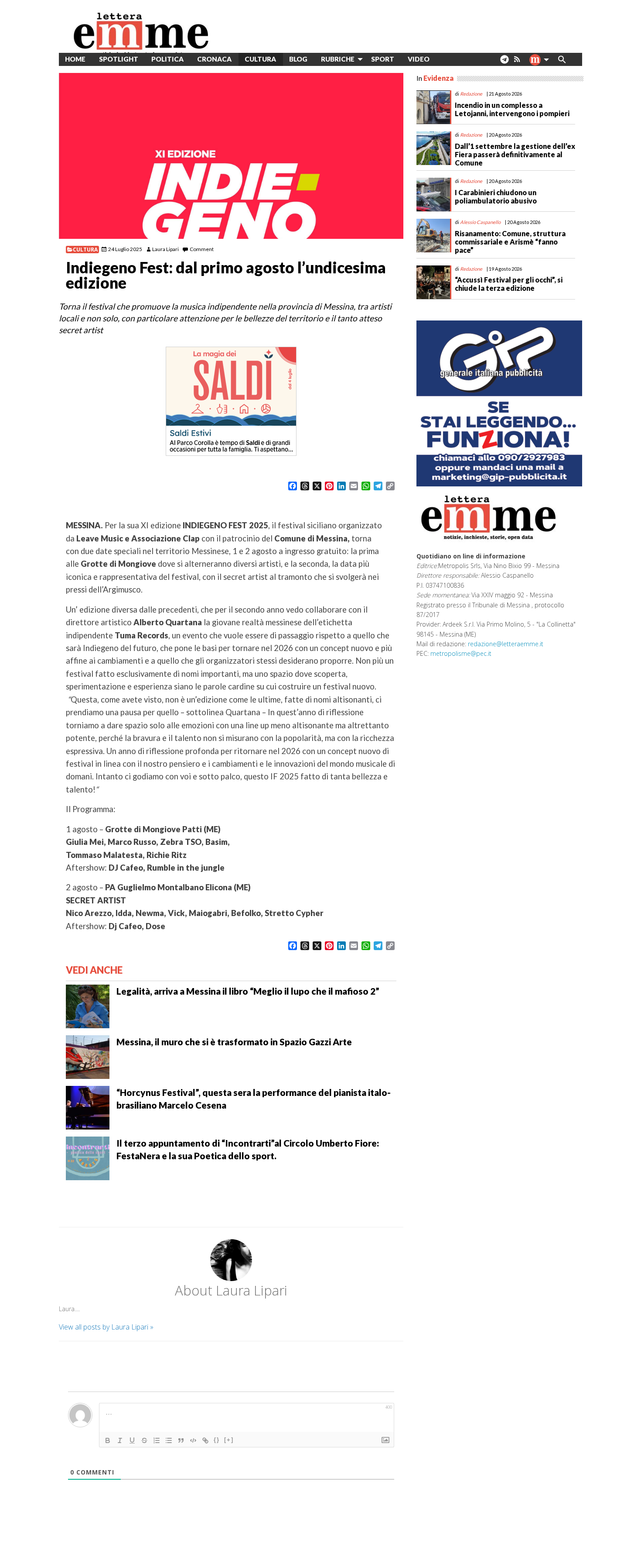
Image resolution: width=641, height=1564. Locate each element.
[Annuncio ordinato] (156, 1440)
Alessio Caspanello (480, 222)
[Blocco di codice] (193, 1440)
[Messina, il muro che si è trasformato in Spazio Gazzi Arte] (87, 1056)
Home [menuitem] (75, 59)
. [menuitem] (504, 62)
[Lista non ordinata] (169, 1440)
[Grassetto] (108, 1440)
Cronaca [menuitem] (214, 59)
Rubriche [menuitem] (338, 59)
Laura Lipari (165, 249)
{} (217, 1440)
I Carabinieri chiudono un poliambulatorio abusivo (496, 196)
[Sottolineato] (132, 1440)
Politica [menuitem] (167, 59)
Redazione (471, 93)
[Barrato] (144, 1440)
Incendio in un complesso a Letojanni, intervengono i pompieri (512, 109)
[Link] (205, 1440)
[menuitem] (442, 59)
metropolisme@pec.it (460, 653)
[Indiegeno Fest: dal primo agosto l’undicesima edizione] (231, 156)
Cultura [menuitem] (260, 59)
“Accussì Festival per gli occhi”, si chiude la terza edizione (509, 284)
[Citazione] (181, 1440)
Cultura (85, 249)
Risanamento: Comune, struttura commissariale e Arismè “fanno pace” (510, 241)
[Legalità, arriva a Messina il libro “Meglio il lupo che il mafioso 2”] (87, 1005)
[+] (229, 1440)
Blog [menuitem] (298, 59)
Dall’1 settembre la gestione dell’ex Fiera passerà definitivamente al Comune (515, 154)
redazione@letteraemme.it (505, 644)
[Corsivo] (120, 1440)
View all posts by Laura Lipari (106, 1327)
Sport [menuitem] (382, 59)
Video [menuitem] (419, 59)
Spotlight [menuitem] (118, 59)
